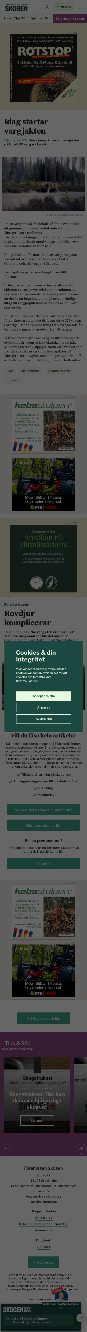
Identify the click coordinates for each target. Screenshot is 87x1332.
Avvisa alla (44, 719)
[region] (43, 666)
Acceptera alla (44, 696)
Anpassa (43, 707)
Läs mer (33, 681)
